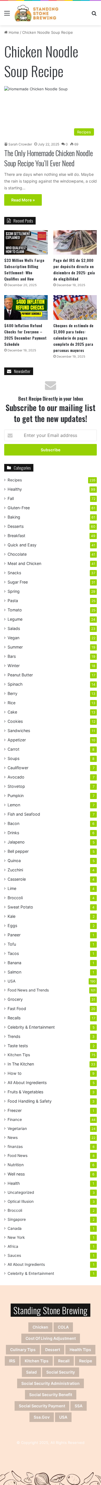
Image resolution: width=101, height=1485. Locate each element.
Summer (15, 647)
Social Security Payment (42, 1405)
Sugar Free (18, 582)
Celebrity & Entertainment (31, 1027)
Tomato (15, 609)
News (13, 1137)
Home (13, 32)
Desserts (16, 526)
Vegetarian (17, 1128)
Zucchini (15, 869)
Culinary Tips (23, 1349)
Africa (13, 1246)
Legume (15, 619)
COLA (63, 1327)
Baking (14, 517)
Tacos (13, 953)
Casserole (17, 879)
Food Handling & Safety (30, 1101)
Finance (15, 1119)
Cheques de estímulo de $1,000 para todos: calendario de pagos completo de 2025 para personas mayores (73, 337)
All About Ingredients (27, 1082)
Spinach (15, 684)
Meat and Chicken (24, 563)
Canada (15, 1228)
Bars (12, 656)
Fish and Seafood (24, 814)
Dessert (52, 1349)
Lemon (14, 804)
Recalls (14, 1017)
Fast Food (17, 1008)
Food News (17, 1155)
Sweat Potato (20, 907)
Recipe (85, 1360)
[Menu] (7, 15)
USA (11, 981)
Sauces (14, 1255)
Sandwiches (19, 730)
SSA (78, 1405)
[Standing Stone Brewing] (36, 13)
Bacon (13, 823)
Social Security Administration (50, 1383)
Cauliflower (18, 767)
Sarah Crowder (20, 144)
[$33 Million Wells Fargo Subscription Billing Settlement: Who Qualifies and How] (26, 242)
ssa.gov (42, 1417)
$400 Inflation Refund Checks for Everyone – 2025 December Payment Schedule (25, 334)
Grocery (15, 999)
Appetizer (17, 739)
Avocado (16, 777)
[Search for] (94, 15)
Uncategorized (21, 1192)
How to (15, 1073)
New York (16, 1237)
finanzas (15, 1146)
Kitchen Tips (19, 1055)
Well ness (16, 1174)
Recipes (15, 480)
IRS (12, 1360)
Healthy (15, 489)
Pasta (13, 600)
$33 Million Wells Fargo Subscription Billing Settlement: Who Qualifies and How (24, 269)
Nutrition (16, 1164)
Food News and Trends (28, 990)
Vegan (13, 637)
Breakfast (16, 535)
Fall (11, 498)
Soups (13, 758)
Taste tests (18, 1045)
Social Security (60, 1372)
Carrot (13, 749)
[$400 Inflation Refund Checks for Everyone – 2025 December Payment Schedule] (26, 307)
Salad (31, 1372)
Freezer (15, 1110)
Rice (11, 702)
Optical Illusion (21, 1201)
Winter (14, 665)
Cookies (15, 721)
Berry (12, 693)
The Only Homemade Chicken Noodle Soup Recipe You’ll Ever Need (48, 158)
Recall (64, 1360)
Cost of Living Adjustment (51, 1338)
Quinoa (14, 860)
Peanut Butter (20, 674)
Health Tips (80, 1349)
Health (14, 1183)
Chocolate (17, 554)
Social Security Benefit (50, 1394)
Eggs (12, 925)
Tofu (12, 944)
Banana (14, 962)
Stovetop (16, 786)
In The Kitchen (21, 1064)
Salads (14, 628)
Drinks (13, 832)
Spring (14, 591)
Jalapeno (16, 842)
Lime (12, 888)
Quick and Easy (22, 544)
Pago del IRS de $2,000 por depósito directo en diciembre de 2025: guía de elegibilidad (74, 269)
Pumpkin (16, 795)
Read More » (23, 200)
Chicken (40, 1327)
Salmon (14, 972)
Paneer (14, 934)
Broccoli (15, 897)
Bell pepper (18, 851)
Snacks (14, 572)
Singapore (17, 1219)
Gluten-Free (19, 507)
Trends (14, 1036)
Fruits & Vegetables (25, 1091)
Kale (11, 916)
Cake (12, 712)
